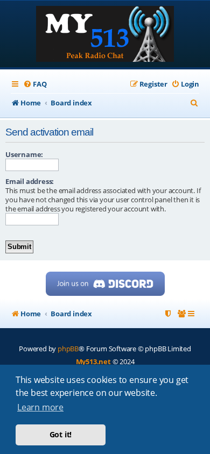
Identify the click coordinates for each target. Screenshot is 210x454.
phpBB (68, 348)
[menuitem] (34, 84)
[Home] (105, 35)
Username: (24, 154)
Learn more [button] (40, 407)
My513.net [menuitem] (93, 361)
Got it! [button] (61, 434)
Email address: (29, 181)
